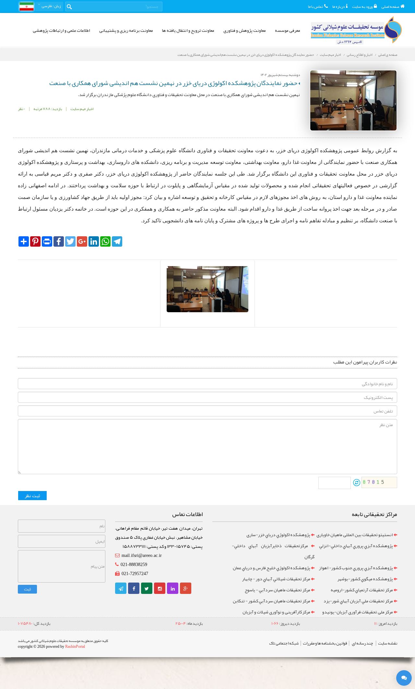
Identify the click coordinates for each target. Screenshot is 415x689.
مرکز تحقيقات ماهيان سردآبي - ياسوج (277, 589)
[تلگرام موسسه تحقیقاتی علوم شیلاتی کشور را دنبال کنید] (121, 588)
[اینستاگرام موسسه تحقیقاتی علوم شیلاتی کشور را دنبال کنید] (160, 588)
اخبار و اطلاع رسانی (359, 54)
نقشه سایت (387, 643)
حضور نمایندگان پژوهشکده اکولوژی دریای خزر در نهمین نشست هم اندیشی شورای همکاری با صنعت (246, 54)
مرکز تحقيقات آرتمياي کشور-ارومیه (362, 589)
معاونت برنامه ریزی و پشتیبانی (126, 30)
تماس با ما (315, 6)
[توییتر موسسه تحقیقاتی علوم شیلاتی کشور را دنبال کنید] (147, 588)
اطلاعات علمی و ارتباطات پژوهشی (61, 30)
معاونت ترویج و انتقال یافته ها (188, 30)
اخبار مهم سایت (330, 54)
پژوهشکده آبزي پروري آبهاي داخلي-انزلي (356, 545)
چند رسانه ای (362, 643)
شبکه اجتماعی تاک (284, 643)
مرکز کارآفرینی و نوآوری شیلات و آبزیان (276, 611)
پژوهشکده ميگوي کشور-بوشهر (365, 578)
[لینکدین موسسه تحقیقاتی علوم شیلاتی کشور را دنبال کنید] (173, 588)
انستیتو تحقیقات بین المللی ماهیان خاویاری (354, 534)
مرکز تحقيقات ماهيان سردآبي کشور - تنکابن (271, 600)
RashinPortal (75, 646)
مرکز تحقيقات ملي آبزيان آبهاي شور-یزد (358, 600)
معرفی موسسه (287, 30)
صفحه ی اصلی (387, 54)
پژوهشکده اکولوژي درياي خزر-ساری (278, 534)
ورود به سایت (362, 6)
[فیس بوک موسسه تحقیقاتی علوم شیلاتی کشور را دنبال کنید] (134, 588)
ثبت (27, 589)
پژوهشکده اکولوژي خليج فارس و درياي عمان (271, 567)
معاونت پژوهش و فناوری (244, 30)
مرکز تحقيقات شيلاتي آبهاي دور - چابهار (276, 578)
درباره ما (338, 6)
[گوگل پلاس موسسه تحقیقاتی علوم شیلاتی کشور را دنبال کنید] (186, 588)
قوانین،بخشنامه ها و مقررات (325, 643)
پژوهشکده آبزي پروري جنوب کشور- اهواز (356, 567)
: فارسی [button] (51, 6)
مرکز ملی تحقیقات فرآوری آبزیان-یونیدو (357, 611)
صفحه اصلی (390, 6)
